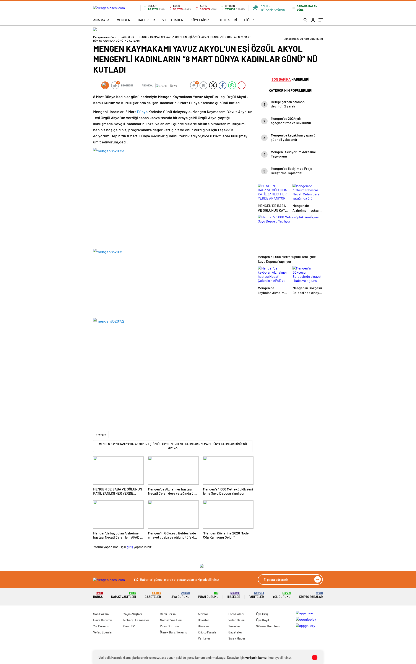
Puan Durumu (208, 595)
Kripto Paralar (311, 595)
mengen (101, 434)
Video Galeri (236, 620)
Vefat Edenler (103, 632)
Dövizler (203, 620)
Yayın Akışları (132, 614)
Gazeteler (153, 595)
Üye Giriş (262, 614)
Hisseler (233, 595)
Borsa (98, 595)
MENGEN (123, 20)
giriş (130, 547)
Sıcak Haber (236, 638)
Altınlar (203, 614)
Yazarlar (234, 626)
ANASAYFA (101, 20)
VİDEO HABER (172, 20)
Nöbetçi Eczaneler (136, 620)
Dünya (142, 111)
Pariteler (256, 595)
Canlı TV (129, 626)
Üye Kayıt (262, 620)
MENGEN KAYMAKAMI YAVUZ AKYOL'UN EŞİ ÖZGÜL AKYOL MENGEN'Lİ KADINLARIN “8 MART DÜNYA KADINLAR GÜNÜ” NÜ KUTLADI (173, 446)
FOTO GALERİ (227, 20)
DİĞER (249, 20)
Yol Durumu (282, 595)
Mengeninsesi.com (104, 37)
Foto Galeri (236, 614)
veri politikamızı (256, 657)
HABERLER (146, 20)
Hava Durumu (179, 595)
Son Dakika (101, 614)
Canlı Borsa (168, 614)
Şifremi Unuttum (268, 626)
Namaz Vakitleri (123, 595)
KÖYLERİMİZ (200, 20)
